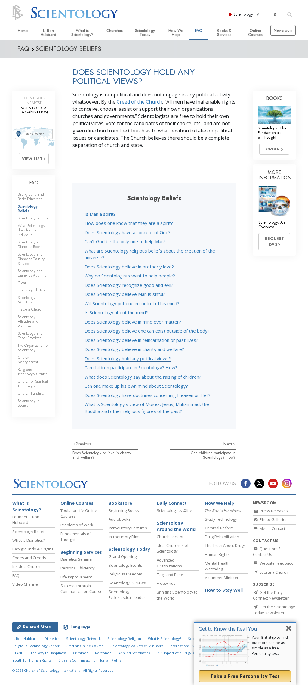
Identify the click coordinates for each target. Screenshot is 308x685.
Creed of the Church (139, 101)
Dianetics (52, 638)
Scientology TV (246, 14)
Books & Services (224, 32)
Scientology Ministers (26, 300)
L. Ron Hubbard (48, 32)
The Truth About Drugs (225, 545)
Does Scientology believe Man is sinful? (125, 294)
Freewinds (166, 583)
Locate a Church (273, 572)
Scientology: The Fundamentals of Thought (272, 132)
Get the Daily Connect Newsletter (271, 595)
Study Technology (221, 519)
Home (23, 30)
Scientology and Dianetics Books (30, 244)
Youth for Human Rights (31, 660)
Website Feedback (276, 563)
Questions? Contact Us (266, 551)
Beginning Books (124, 510)
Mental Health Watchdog (217, 566)
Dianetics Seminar (76, 559)
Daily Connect (172, 503)
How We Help (175, 32)
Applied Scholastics (134, 653)
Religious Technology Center (32, 372)
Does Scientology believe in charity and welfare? (134, 349)
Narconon (103, 653)
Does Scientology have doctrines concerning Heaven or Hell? (148, 395)
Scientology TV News (127, 583)
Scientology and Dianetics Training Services (31, 258)
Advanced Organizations (169, 563)
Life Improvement (76, 577)
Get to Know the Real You (228, 628)
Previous (83, 444)
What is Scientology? (82, 32)
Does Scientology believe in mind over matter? (133, 322)
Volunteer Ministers (223, 577)
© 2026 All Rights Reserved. (63, 670)
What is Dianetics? (28, 540)
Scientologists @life (174, 510)
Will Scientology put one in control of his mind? (132, 303)
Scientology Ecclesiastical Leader (127, 594)
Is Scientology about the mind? (116, 312)
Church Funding (31, 393)
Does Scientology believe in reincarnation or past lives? (141, 340)
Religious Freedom (125, 574)
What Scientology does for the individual (31, 230)
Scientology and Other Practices (30, 335)
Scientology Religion (124, 638)
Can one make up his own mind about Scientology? (136, 386)
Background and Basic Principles (31, 196)
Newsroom (283, 30)
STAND (17, 653)
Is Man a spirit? (100, 214)
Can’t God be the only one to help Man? (125, 241)
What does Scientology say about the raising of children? (143, 377)
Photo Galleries (273, 519)
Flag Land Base (170, 574)
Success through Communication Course (81, 588)
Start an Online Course (84, 645)
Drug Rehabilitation (222, 536)
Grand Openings (124, 556)
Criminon (80, 653)
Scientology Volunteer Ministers (136, 645)
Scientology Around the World (176, 526)
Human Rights (217, 554)
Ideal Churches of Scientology (173, 548)
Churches (114, 30)
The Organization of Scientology (33, 347)
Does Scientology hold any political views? (128, 358)
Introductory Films (124, 536)
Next (228, 444)
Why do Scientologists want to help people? (130, 276)
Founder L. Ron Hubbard (25, 519)
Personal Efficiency (77, 568)
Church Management (28, 360)
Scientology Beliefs (28, 208)
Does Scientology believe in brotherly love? (129, 267)
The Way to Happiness (48, 653)
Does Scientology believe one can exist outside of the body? (147, 331)
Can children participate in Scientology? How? (131, 367)
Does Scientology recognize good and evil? (129, 285)
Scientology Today (145, 32)
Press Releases (273, 510)
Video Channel (25, 584)
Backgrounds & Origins (33, 549)
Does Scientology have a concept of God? (128, 232)
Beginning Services (81, 552)
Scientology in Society (29, 403)
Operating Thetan (31, 290)
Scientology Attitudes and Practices (28, 321)
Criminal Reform (219, 528)
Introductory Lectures (128, 528)
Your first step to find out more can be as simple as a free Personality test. (270, 645)
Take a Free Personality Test (245, 676)
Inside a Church (30, 309)
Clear (22, 283)
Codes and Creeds (29, 557)
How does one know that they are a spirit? (129, 223)
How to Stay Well (224, 590)
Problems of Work (76, 525)
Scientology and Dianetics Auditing (32, 273)
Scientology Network (83, 638)
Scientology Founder (34, 218)
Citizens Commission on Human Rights (89, 660)
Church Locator (170, 536)
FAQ (198, 30)
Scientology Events (125, 565)
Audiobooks (120, 519)
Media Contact (272, 528)
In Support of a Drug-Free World (183, 653)
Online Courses (255, 32)
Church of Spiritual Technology (33, 383)
